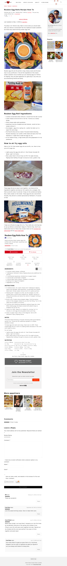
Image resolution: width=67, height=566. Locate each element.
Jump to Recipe (23, 19)
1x (36, 268)
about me (53, 33)
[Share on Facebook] (9, 16)
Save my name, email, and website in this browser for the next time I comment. (23, 477)
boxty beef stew (19, 230)
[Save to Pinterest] (11, 16)
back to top (33, 558)
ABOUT (37, 2)
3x (40, 268)
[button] (5, 245)
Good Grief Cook (37, 564)
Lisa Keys (24, 22)
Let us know (22, 362)
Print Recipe (14, 252)
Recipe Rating (8, 435)
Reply (38, 501)
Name (6, 464)
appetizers (14, 6)
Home (5, 6)
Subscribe (44, 2)
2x (38, 268)
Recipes (18, 2)
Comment (7, 440)
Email (6, 469)
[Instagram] (56, 4)
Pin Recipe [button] (33, 252)
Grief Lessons (28, 2)
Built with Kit (23, 385)
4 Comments (17, 13)
